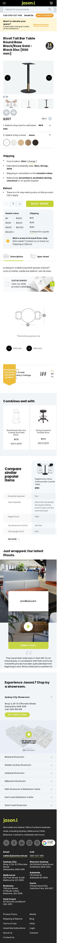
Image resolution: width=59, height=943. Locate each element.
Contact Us (8, 937)
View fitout (28, 645)
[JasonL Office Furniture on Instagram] (29, 843)
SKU (44, 118)
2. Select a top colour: (19, 135)
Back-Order (40, 203)
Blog (32, 919)
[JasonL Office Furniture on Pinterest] (37, 843)
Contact (34, 231)
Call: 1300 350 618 (13, 709)
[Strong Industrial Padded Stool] (43, 416)
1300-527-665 (15, 15)
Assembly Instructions (14, 928)
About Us (7, 933)
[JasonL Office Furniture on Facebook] (14, 843)
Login (32, 928)
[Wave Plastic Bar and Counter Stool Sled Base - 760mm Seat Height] (16, 416)
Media (33, 914)
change (31, 161)
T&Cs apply (12, 195)
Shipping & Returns (12, 919)
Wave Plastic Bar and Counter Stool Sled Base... (16, 432)
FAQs (32, 923)
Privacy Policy (10, 914)
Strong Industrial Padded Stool (43, 431)
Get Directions (17, 714)
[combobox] (28, 9)
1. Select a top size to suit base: (23, 127)
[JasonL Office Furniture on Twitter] (6, 843)
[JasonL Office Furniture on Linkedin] (22, 843)
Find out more (40, 24)
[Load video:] (28, 626)
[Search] (49, 9)
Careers (34, 933)
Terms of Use (10, 923)
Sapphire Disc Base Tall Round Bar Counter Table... (45, 482)
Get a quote (44, 15)
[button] (4, 3)
